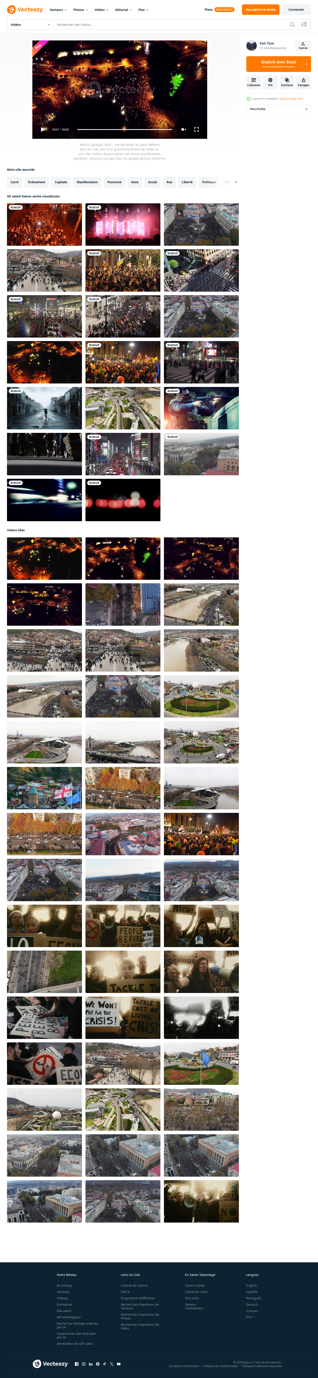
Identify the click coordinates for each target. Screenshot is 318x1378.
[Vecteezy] (25, 9)
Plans (209, 9)
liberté (187, 182)
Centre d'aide (195, 1285)
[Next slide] (232, 182)
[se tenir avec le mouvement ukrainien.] (201, 834)
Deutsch (252, 1304)
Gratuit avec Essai (278, 64)
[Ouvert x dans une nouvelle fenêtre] (111, 1364)
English (251, 1285)
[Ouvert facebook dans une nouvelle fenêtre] (76, 1364)
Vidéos (100, 10)
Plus (141, 10)
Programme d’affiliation (138, 1298)
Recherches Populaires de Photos (140, 1316)
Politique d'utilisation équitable (262, 1366)
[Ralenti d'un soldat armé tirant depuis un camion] (201, 408)
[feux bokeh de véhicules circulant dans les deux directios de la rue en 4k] (122, 500)
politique (209, 182)
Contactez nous (196, 1292)
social (152, 182)
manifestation (87, 182)
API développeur (69, 1317)
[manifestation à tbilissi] (122, 1201)
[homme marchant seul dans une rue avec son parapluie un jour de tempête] (44, 408)
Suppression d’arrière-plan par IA (76, 1335)
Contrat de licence (134, 1285)
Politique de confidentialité (220, 1366)
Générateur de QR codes (75, 1343)
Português (253, 1298)
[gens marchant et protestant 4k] (201, 270)
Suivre (303, 48)
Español (252, 1292)
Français (252, 1311)
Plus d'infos (257, 109)
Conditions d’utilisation (184, 1366)
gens (135, 182)
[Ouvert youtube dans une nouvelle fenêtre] (118, 1364)
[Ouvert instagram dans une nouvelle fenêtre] (83, 1364)
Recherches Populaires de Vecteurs (140, 1306)
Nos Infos (192, 1298)
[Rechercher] (292, 24)
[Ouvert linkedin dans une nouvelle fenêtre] (90, 1364)
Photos (78, 10)
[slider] (124, 129)
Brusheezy (64, 1285)
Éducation (64, 1311)
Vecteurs (56, 10)
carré (14, 182)
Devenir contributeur (194, 1306)
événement (36, 182)
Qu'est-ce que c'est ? (292, 99)
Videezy (62, 1298)
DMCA (125, 1292)
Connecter (296, 9)
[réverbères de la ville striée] (44, 500)
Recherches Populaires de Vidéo (140, 1326)
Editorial (121, 10)
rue (169, 182)
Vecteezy (63, 1292)
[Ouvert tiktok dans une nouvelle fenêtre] (104, 1364)
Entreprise (64, 1304)
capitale (61, 182)
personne (114, 182)
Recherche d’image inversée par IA (77, 1325)
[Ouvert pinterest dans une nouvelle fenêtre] (97, 1364)
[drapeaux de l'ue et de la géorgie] (201, 1063)
